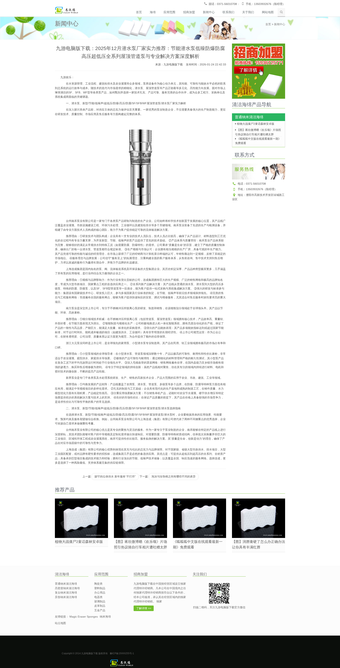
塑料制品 (99, 588)
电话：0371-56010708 (252, 183)
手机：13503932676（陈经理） (257, 189)
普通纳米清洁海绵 (249, 117)
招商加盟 (189, 12)
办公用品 (99, 592)
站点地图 (60, 623)
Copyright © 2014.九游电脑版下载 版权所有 (85, 653)
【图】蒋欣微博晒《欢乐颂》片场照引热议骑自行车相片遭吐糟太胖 (258, 131)
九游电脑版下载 (173, 64)
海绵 (153, 12)
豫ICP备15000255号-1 (122, 653)
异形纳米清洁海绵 (66, 597)
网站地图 (268, 12)
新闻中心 (209, 12)
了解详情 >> (143, 608)
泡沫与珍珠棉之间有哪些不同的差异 (174, 476)
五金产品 (99, 610)
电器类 (98, 597)
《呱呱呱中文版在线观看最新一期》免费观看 (258, 139)
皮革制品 (99, 605)
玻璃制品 (99, 601)
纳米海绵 (105, 616)
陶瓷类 (98, 583)
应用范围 (169, 12)
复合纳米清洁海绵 (66, 592)
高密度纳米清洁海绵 (67, 588)
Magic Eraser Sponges (83, 616)
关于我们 (248, 12)
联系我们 (228, 12)
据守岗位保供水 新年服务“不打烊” (115, 476)
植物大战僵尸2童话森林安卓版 (255, 123)
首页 (139, 12)
